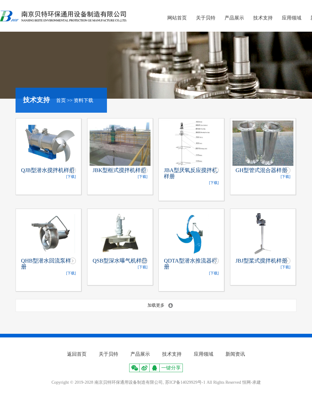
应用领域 (291, 17)
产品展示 (234, 17)
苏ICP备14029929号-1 (185, 382)
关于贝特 (205, 17)
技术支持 (263, 17)
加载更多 (156, 305)
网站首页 (177, 17)
